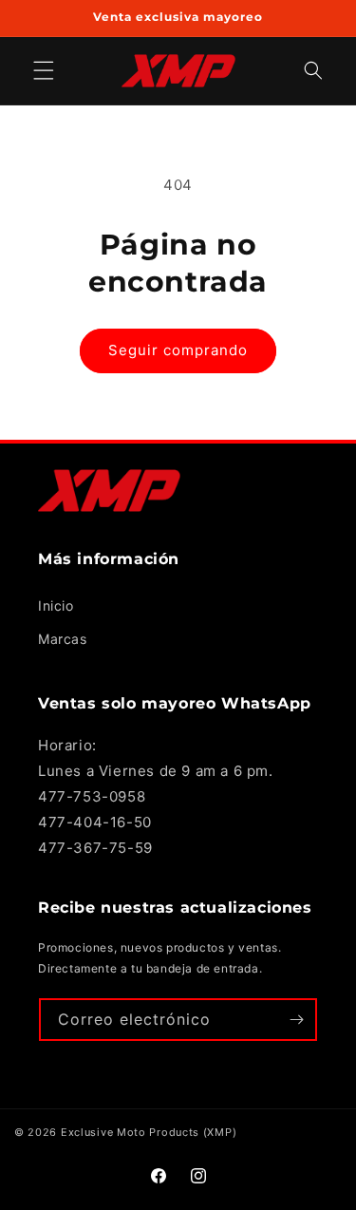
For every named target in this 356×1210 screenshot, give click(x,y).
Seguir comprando (178, 350)
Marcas (62, 639)
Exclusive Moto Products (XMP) (148, 1132)
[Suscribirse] (296, 1019)
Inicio (56, 605)
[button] (313, 71)
